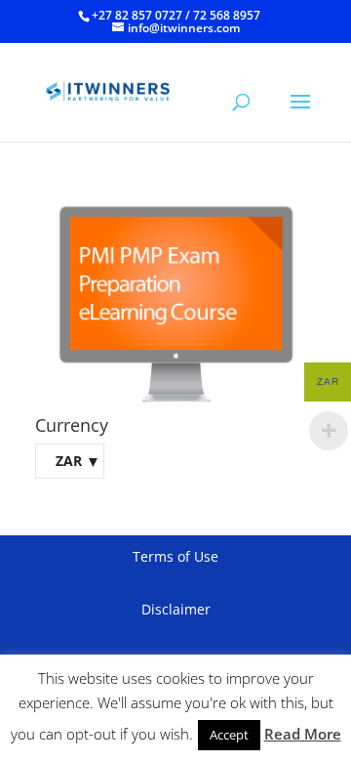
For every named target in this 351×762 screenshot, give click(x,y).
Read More (302, 733)
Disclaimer (176, 609)
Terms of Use (175, 556)
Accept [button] (229, 734)
